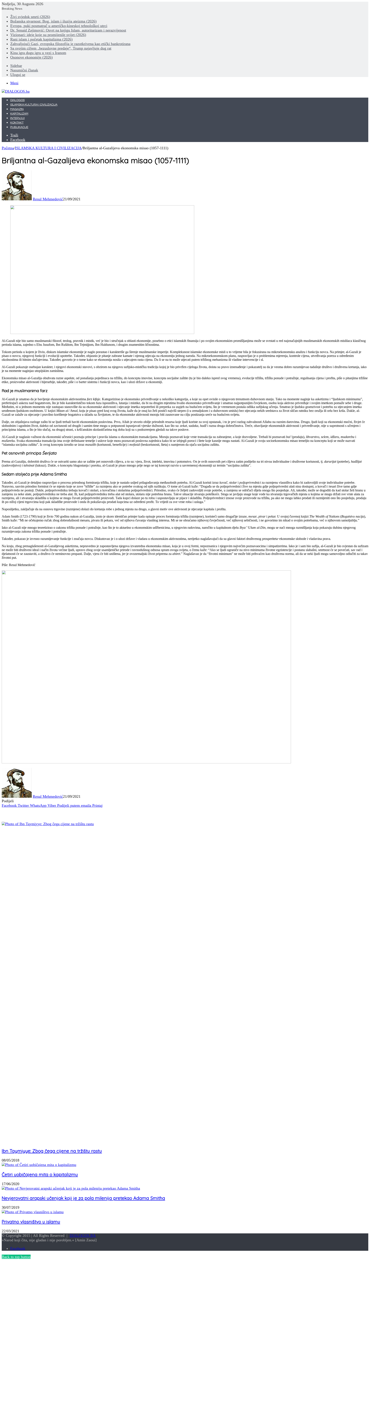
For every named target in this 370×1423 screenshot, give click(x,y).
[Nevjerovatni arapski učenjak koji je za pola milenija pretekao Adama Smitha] (71, 1188)
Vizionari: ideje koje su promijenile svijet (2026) (48, 35)
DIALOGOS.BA (83, 1235)
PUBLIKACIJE (19, 127)
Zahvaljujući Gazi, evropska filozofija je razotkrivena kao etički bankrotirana (70, 44)
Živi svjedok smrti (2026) (30, 17)
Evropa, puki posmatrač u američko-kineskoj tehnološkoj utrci (58, 26)
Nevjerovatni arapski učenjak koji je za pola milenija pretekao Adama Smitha (83, 1198)
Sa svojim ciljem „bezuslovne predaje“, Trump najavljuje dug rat (60, 48)
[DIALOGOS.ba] (16, 91)
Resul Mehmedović (48, 199)
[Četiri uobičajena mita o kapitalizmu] (39, 1165)
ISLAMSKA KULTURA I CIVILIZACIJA (33, 104)
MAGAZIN (17, 109)
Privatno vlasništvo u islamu (31, 1221)
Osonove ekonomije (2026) (31, 57)
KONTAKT (17, 122)
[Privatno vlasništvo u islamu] (33, 1212)
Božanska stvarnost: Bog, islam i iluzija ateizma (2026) (53, 21)
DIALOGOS (17, 100)
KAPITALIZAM (19, 113)
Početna (8, 148)
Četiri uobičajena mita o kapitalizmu (40, 1174)
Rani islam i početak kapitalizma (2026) (41, 39)
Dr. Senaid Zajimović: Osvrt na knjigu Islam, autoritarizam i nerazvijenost (68, 30)
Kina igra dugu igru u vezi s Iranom (38, 53)
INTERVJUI (17, 118)
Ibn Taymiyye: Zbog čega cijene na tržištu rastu (52, 1151)
